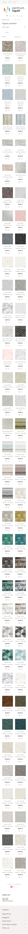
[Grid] (3, 37)
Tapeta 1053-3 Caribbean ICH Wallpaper (7, 103)
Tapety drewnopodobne (7, 901)
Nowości (10, 1)
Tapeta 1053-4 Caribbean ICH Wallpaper (20, 103)
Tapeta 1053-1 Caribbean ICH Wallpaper (7, 78)
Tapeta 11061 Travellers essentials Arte (20, 152)
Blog (9, 2)
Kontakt (14, 2)
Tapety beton (5, 899)
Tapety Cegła (5, 898)
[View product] (8, 60)
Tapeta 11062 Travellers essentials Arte (7, 177)
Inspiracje (4, 2)
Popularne (15, 1)
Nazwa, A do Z (18, 36)
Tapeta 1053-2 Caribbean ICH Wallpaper (20, 78)
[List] (5, 37)
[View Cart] (21, 16)
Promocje (4, 1)
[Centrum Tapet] (14, 9)
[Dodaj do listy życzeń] (6, 60)
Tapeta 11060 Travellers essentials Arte (7, 152)
